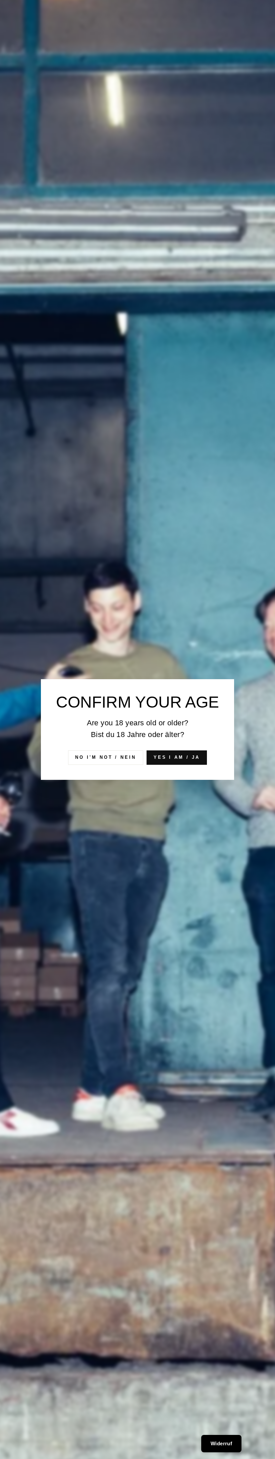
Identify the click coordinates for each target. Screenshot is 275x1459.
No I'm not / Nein (105, 757)
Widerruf (221, 1443)
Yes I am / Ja (177, 757)
